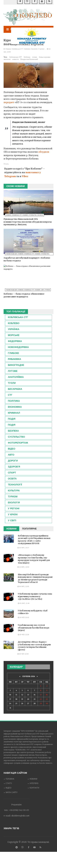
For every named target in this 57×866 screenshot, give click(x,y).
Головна (10, 779)
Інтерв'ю (34, 783)
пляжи (34, 57)
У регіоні (41, 49)
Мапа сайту (11, 792)
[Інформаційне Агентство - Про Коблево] (28, 17)
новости (15, 59)
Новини (8, 49)
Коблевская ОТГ (15, 57)
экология (7, 59)
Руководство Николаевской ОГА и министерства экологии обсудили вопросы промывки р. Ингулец (28, 222)
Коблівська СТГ (17, 49)
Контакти (34, 788)
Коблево (27, 49)
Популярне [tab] (29, 528)
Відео (8, 788)
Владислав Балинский (29, 59)
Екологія (34, 49)
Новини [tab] (11, 528)
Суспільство (33, 215)
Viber (25, 176)
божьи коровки (44, 57)
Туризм (47, 290)
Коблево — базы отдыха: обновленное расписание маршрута (24, 295)
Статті (9, 783)
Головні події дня (11, 254)
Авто (42, 290)
